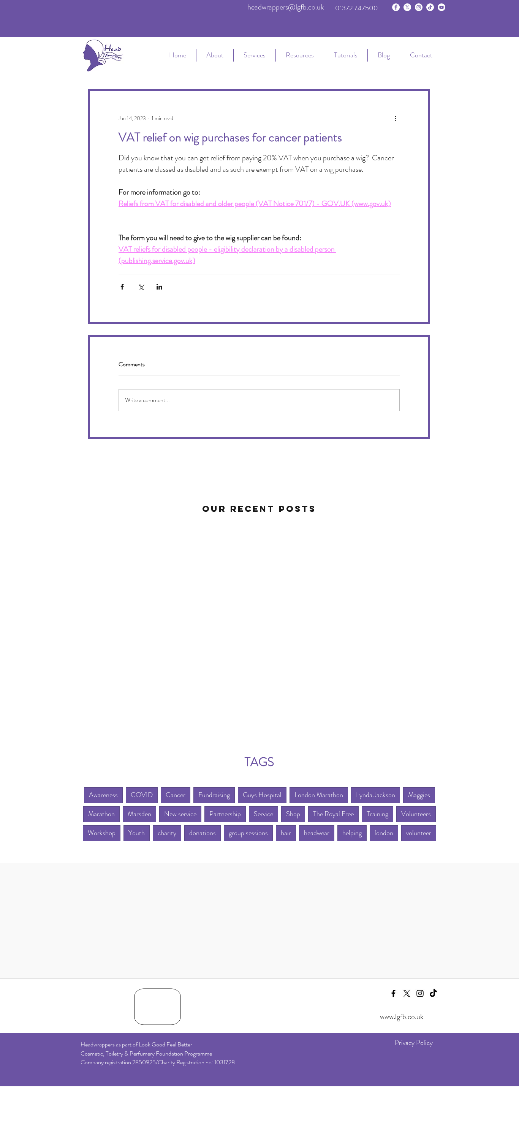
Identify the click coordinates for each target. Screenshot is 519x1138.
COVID (142, 795)
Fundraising (214, 795)
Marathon (101, 814)
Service (263, 814)
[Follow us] (407, 7)
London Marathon (318, 795)
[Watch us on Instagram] (418, 7)
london (384, 833)
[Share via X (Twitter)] (140, 286)
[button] (254, 55)
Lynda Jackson (375, 795)
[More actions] (395, 118)
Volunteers (416, 814)
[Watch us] (441, 7)
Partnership (225, 814)
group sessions (248, 833)
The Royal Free (333, 814)
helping (352, 833)
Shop (293, 814)
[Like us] (396, 7)
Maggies (419, 795)
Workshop (102, 833)
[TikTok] (430, 7)
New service (180, 814)
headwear (316, 833)
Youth (136, 833)
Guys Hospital (262, 795)
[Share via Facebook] (122, 286)
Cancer (175, 795)
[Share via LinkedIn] (159, 286)
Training (377, 814)
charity (167, 833)
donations (202, 833)
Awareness (103, 795)
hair (286, 833)
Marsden (139, 814)
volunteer (418, 833)
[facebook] (393, 993)
